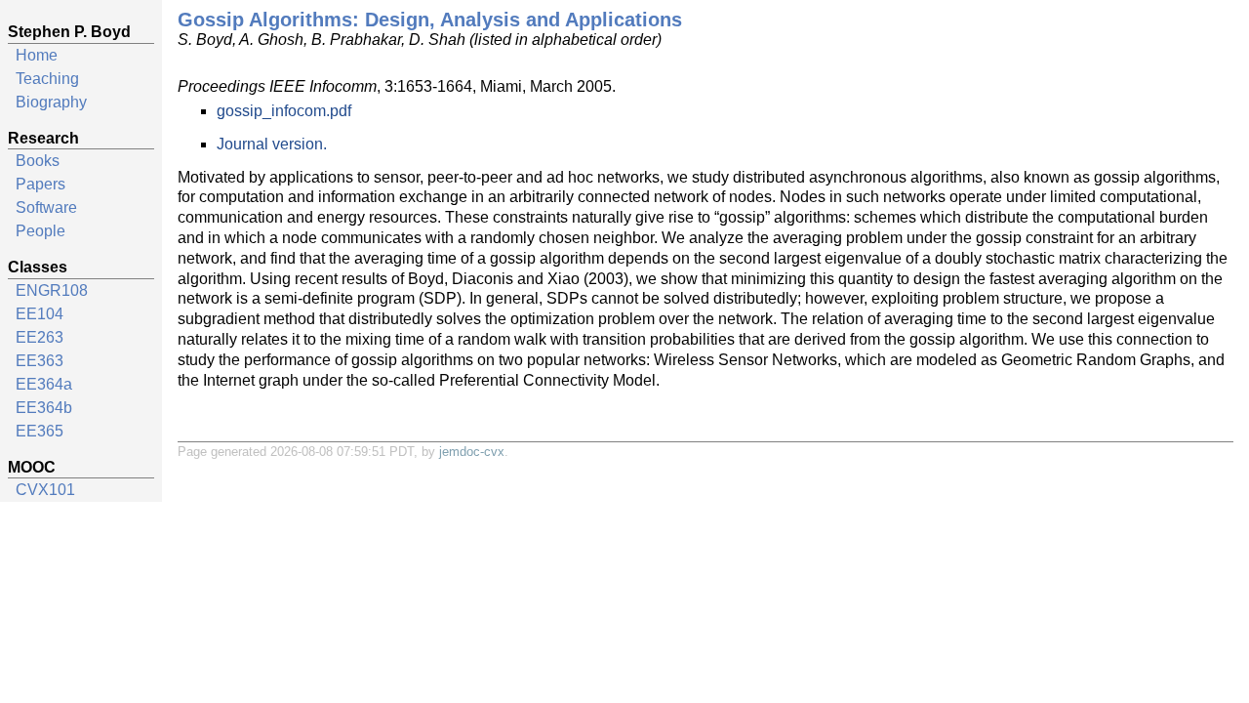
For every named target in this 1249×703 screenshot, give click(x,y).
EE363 (39, 360)
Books (38, 160)
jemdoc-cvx (471, 451)
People (40, 231)
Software (46, 207)
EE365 (39, 431)
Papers (40, 184)
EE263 (39, 337)
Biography (51, 102)
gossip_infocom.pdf (284, 111)
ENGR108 (52, 290)
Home (37, 55)
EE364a (44, 384)
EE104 (39, 314)
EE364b (44, 407)
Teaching (47, 78)
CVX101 (45, 489)
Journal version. (272, 144)
